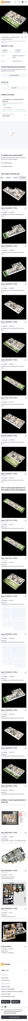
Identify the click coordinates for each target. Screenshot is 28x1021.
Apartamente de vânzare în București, (10, 41)
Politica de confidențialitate (8, 989)
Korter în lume (4, 977)
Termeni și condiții (5, 994)
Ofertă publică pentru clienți (8, 996)
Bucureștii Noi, (22, 41)
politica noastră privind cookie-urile (12, 1011)
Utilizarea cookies (5, 986)
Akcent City (3, 42)
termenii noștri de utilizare (10, 1013)
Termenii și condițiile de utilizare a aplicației (12, 991)
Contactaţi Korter (5, 980)
